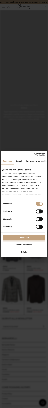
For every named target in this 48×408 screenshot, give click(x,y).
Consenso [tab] (7, 161)
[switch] (39, 211)
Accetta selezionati (24, 245)
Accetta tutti (24, 237)
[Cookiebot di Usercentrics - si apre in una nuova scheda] (34, 154)
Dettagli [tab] (19, 161)
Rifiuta (24, 252)
